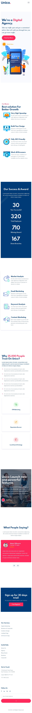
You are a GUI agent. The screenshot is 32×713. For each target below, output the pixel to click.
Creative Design (5, 631)
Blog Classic (4, 653)
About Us (3, 648)
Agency (3, 650)
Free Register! (16, 604)
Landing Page (4, 633)
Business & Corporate (6, 628)
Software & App (5, 635)
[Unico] (6, 2)
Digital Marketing (5, 626)
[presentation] (14, 565)
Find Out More (8, 38)
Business (3, 655)
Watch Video (10, 44)
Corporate (3, 657)
